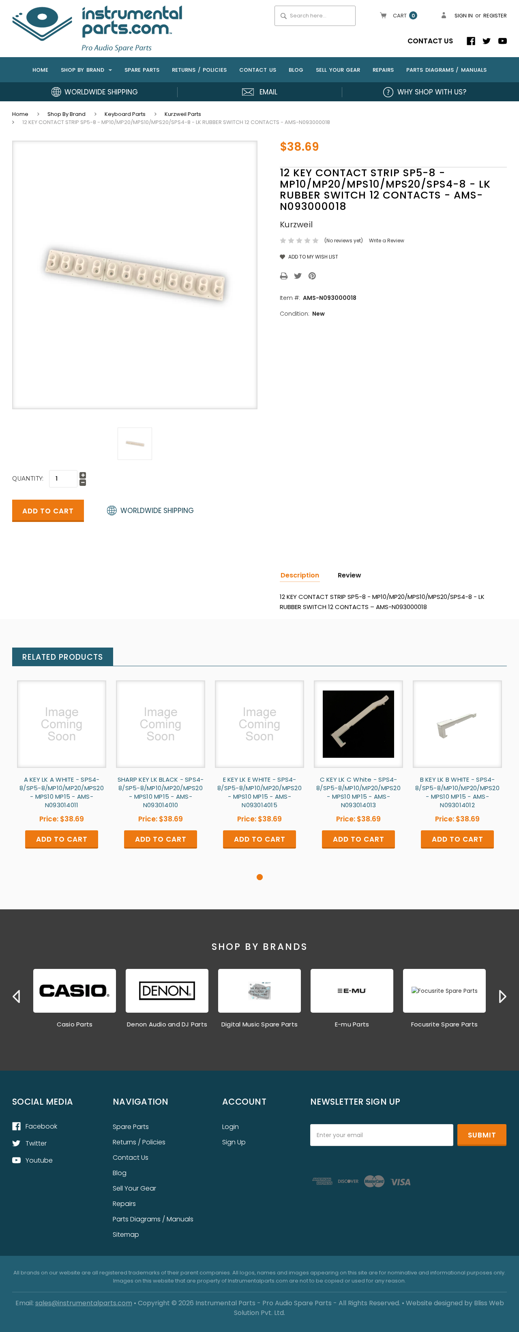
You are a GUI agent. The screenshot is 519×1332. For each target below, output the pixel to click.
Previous (16, 996)
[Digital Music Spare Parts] (259, 991)
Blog (296, 70)
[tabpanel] (61, 776)
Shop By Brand (84, 70)
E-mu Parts (352, 1024)
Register (495, 15)
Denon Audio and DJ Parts (167, 1024)
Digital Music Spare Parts (259, 1024)
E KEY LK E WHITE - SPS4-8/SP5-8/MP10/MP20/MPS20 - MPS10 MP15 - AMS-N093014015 (259, 792)
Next (503, 996)
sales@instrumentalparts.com (83, 1303)
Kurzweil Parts (183, 114)
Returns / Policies (199, 70)
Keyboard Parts (125, 114)
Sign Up (234, 1142)
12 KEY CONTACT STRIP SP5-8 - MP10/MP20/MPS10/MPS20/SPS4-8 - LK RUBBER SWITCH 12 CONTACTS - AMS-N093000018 (176, 122)
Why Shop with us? (431, 92)
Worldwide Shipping (101, 92)
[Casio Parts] (74, 991)
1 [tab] (260, 877)
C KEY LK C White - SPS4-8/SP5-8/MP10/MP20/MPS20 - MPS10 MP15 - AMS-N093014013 (358, 792)
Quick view (61, 717)
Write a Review (386, 240)
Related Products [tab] (62, 657)
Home (40, 70)
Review (349, 575)
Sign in (464, 15)
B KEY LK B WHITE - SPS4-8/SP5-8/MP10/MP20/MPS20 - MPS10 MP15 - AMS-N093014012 (457, 792)
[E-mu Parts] (352, 991)
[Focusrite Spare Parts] (444, 991)
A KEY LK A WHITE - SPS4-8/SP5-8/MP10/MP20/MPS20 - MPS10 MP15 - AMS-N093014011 (61, 792)
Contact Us (430, 41)
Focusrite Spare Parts (444, 1024)
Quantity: (27, 478)
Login (230, 1126)
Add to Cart (62, 731)
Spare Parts (142, 70)
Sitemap (126, 1234)
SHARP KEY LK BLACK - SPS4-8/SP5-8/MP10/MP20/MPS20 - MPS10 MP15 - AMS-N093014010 (161, 792)
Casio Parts (75, 1024)
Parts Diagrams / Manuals (446, 70)
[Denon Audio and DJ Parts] (167, 991)
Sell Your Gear (338, 70)
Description (300, 575)
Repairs (383, 70)
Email (268, 92)
